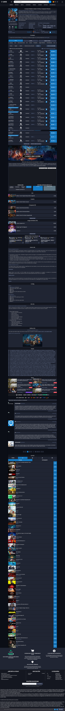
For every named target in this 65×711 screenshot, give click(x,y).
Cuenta (30, 42)
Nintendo (48, 678)
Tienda (11, 45)
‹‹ (23, 451)
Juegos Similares (42, 42)
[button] (62, 2)
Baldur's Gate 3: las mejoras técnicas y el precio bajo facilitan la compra (49, 380)
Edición (21, 45)
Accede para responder (52, 410)
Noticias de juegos (29, 392)
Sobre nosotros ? (4, 673)
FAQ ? (2, 678)
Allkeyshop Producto (58, 679)
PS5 (44, 23)
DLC (27, 42)
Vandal (10, 281)
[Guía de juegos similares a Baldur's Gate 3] (32, 153)
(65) (48, 394)
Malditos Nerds (11, 275)
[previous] (9, 19)
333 (45, 397)
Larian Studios (31, 25)
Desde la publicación (11, 187)
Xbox (31, 28)
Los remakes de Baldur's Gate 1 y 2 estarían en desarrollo (23, 390)
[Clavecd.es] (4, 2)
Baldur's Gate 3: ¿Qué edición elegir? (45, 331)
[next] (16, 19)
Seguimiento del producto (20, 189)
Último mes (29, 186)
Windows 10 (13, 287)
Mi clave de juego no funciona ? (6, 676)
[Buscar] (50, 2)
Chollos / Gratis (58, 676)
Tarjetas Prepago (58, 675)
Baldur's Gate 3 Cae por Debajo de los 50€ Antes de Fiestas (49, 390)
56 (35, 397)
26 (48, 397)
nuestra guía (46, 37)
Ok (54, 709)
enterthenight (17, 403)
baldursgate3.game (32, 24)
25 (38, 397)
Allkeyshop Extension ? (5, 679)
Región (16, 45)
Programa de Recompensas (57, 674)
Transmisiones (49, 42)
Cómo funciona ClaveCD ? (5, 674)
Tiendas (29, 674)
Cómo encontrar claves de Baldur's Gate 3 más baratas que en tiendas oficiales (24, 385)
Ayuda (61, 709)
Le (15, 413)
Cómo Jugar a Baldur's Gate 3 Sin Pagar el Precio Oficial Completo (48, 385)
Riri (15, 421)
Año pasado (17, 186)
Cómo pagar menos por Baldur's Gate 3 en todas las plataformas (24, 380)
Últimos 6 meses (23, 187)
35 (41, 397)
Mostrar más (26, 143)
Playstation (49, 676)
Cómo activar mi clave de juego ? (6, 677)
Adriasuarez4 (17, 442)
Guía (15, 42)
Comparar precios (37, 130)
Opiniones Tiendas (58, 677)
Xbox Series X (47, 23)
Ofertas (11, 42)
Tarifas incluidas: (50, 45)
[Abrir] (11, 2)
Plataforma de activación (29, 45)
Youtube (43, 673)
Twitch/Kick (30, 673)
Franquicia (35, 42)
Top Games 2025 (58, 678)
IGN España (11, 269)
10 (35, 451)
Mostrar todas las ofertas (36, 143)
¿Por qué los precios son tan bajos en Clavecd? (9, 675)
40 (26, 397)
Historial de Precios (21, 42)
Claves (38, 45)
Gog (29, 28)
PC (47, 673)
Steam (34, 28)
